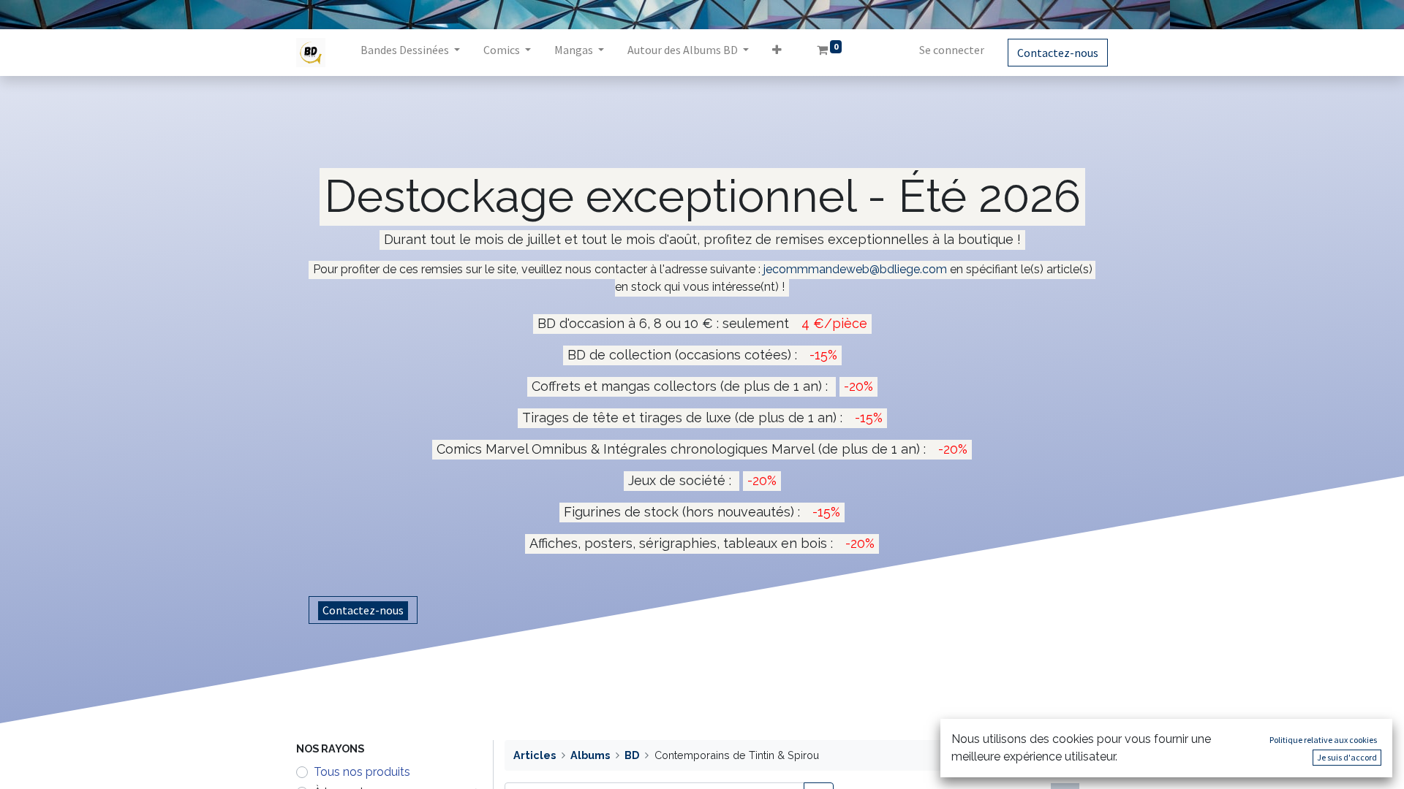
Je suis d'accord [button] (1347, 757)
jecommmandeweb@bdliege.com (855, 269)
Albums (590, 755)
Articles (534, 755)
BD (631, 755)
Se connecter (951, 49)
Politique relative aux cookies (1323, 739)
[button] (777, 52)
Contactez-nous (1057, 52)
